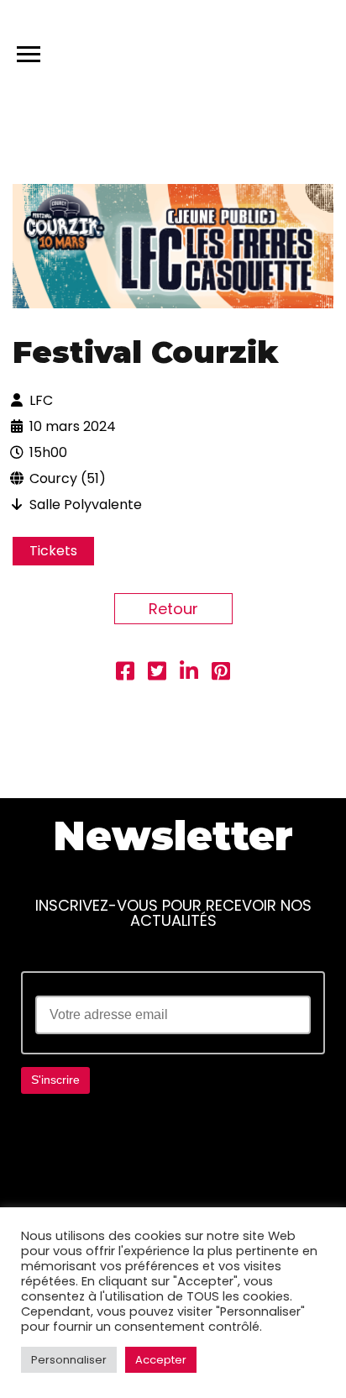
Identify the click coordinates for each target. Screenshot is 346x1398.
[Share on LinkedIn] (189, 673)
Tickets (53, 550)
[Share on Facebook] (125, 673)
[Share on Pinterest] (221, 673)
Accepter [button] (160, 1360)
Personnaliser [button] (69, 1360)
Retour (173, 608)
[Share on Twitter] (157, 673)
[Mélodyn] (253, 50)
